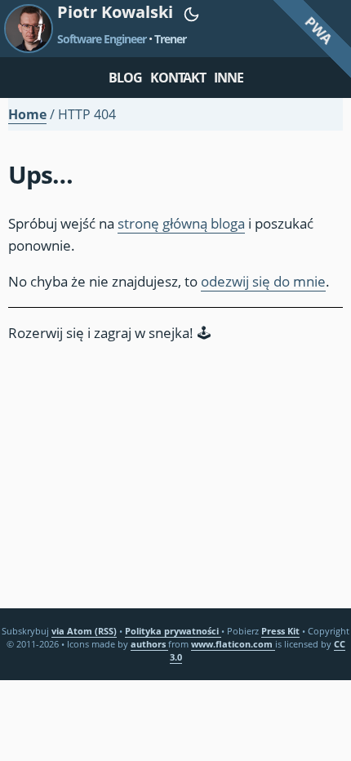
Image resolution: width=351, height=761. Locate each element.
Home (27, 114)
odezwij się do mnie (263, 281)
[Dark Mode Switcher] (191, 13)
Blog (125, 78)
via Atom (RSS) (84, 631)
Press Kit (280, 631)
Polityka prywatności (173, 631)
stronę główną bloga (181, 223)
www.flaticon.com (233, 644)
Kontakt (178, 78)
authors (149, 644)
